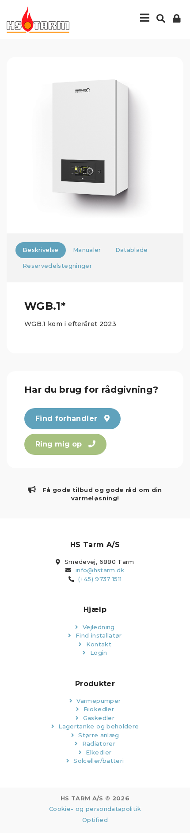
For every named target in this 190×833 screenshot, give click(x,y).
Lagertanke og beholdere (98, 726)
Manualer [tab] (87, 249)
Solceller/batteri (98, 760)
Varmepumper (98, 700)
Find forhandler (67, 418)
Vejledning (98, 626)
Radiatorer (97, 743)
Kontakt (97, 644)
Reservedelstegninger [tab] (57, 265)
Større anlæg (97, 735)
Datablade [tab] (131, 249)
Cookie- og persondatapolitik (95, 808)
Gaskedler (97, 717)
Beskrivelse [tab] (41, 249)
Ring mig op (59, 444)
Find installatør (98, 635)
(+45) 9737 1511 (100, 578)
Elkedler (97, 752)
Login (97, 652)
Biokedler (97, 709)
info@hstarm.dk (100, 570)
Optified (95, 819)
